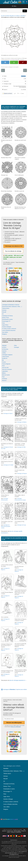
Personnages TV (6, 321)
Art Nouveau (5, 349)
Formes (4, 362)
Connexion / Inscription (23, 2)
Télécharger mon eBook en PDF (13, 246)
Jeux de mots (5, 367)
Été (3, 360)
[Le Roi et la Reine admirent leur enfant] (7, 562)
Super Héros (5, 324)
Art (2, 313)
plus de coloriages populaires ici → (18, 680)
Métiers (4, 373)
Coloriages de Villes (21, 447)
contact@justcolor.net (13, 854)
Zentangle (16, 347)
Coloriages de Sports (8, 413)
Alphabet (4, 345)
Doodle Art (4, 358)
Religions (4, 334)
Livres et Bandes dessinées (8, 330)
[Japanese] (25, 835)
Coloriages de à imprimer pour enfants (15, 689)
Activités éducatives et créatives (12, 15)
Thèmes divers (5, 308)
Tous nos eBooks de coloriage (13, 251)
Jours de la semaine (7, 369)
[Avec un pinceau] (7, 615)
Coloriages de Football (8, 464)
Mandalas (23, 15)
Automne (4, 351)
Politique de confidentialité (15, 726)
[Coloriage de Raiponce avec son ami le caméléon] (7, 668)
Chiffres (4, 352)
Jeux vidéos (5, 332)
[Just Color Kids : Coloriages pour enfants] (12, 2)
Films (3, 323)
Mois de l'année (6, 375)
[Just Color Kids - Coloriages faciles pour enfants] (8, 835)
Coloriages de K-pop (21, 524)
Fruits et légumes (6, 363)
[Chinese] (22, 835)
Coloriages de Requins (22, 473)
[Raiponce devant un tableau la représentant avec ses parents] (21, 668)
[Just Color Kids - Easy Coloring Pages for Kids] (4, 835)
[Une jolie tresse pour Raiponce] (21, 564)
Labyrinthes (5, 371)
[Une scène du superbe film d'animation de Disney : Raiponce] (21, 641)
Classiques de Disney (7, 315)
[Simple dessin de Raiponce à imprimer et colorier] (21, 617)
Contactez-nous (10, 830)
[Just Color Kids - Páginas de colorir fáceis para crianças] (14, 835)
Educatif (4, 312)
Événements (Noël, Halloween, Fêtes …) (12, 306)
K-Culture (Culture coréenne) (9, 328)
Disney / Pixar (5, 317)
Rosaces (4, 380)
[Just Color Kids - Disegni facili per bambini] (16, 835)
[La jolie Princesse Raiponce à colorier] (7, 590)
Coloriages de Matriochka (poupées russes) (5, 526)
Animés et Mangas (6, 326)
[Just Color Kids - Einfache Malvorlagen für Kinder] (19, 835)
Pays (3, 376)
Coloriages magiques (7, 354)
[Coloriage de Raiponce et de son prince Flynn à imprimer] (7, 642)
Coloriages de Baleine (22, 422)
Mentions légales (17, 830)
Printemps (4, 378)
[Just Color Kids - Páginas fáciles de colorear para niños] (11, 835)
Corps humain (5, 356)
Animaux (4, 310)
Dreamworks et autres (7, 319)
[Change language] (26, 2)
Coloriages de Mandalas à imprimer (10, 304)
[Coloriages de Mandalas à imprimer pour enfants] (2, 689)
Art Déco (4, 347)
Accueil (2, 15)
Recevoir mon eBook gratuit (14, 722)
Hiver (3, 365)
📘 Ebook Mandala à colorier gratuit (9, 819)
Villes (15, 345)
